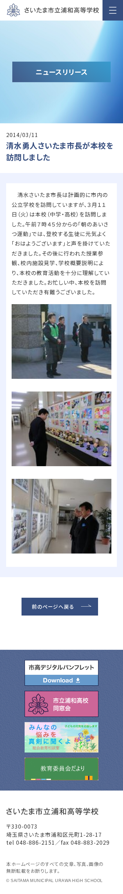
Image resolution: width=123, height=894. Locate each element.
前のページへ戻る (53, 606)
